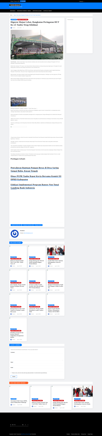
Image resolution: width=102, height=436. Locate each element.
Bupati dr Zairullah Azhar (16, 225)
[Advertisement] (37, 89)
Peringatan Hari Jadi (38, 225)
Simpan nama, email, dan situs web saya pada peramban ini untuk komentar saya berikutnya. (29, 372)
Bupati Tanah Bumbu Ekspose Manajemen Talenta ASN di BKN (54, 310)
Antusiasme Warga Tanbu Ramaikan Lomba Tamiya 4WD (36, 310)
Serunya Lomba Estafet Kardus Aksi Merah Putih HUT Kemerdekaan (36, 286)
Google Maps (47, 10)
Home (11, 15)
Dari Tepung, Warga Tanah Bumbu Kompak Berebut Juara (17, 286)
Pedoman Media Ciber (24, 10)
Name (12, 362)
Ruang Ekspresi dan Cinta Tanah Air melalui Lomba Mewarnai (17, 310)
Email (12, 367)
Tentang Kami (37, 10)
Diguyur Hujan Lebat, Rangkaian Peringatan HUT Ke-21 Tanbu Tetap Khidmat (27, 15)
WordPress (23, 434)
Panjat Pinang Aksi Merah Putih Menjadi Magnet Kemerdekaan (36, 262)
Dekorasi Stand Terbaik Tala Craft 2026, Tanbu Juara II (16, 262)
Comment (13, 352)
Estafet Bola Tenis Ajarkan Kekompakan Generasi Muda (55, 262)
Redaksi (12, 10)
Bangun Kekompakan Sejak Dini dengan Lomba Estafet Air (55, 286)
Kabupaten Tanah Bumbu (27, 225)
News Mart (28, 434)
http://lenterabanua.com (28, 233)
